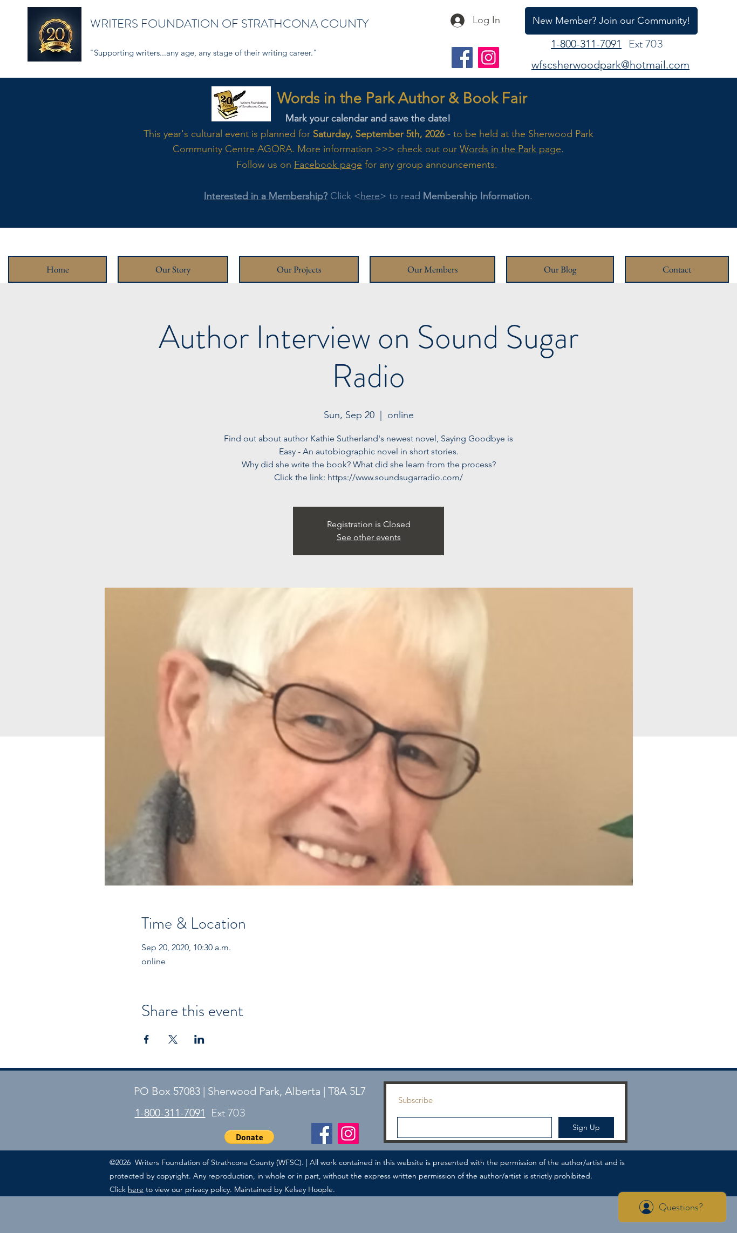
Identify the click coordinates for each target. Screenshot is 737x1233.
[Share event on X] (173, 1039)
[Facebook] (462, 57)
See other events (369, 537)
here (370, 196)
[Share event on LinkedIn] (199, 1039)
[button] (249, 1137)
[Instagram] (488, 57)
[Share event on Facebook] (146, 1039)
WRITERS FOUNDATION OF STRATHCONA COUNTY (229, 23)
